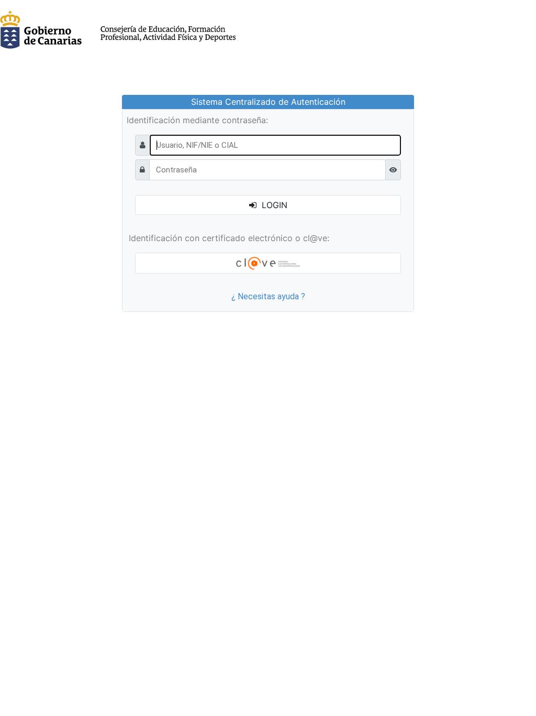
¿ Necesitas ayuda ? (268, 296)
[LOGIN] (268, 263)
